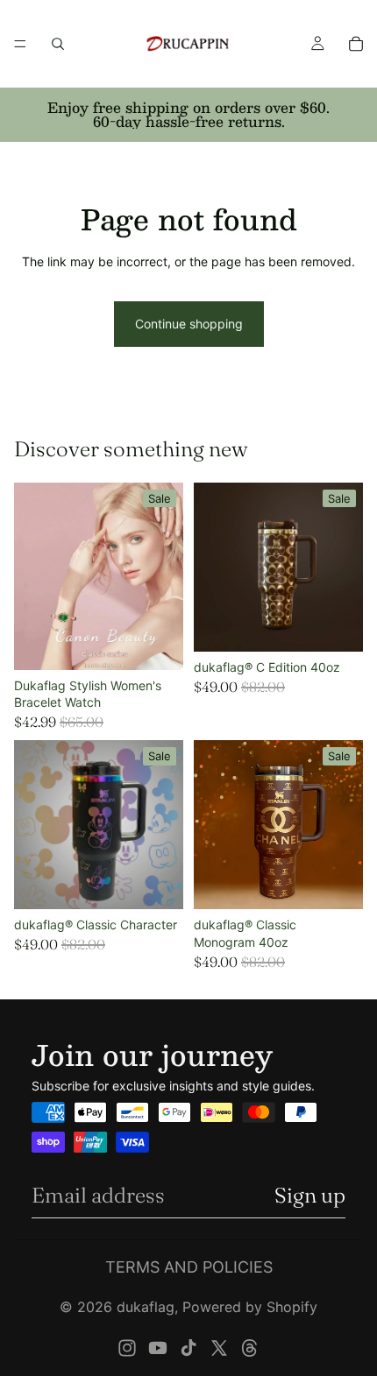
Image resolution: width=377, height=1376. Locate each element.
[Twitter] (219, 1347)
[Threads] (249, 1347)
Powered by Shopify (249, 1307)
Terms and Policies (189, 1267)
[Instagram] (127, 1347)
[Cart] (356, 44)
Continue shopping (189, 323)
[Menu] (20, 44)
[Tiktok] (188, 1347)
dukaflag (145, 1307)
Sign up (309, 1195)
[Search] (58, 44)
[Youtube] (157, 1347)
